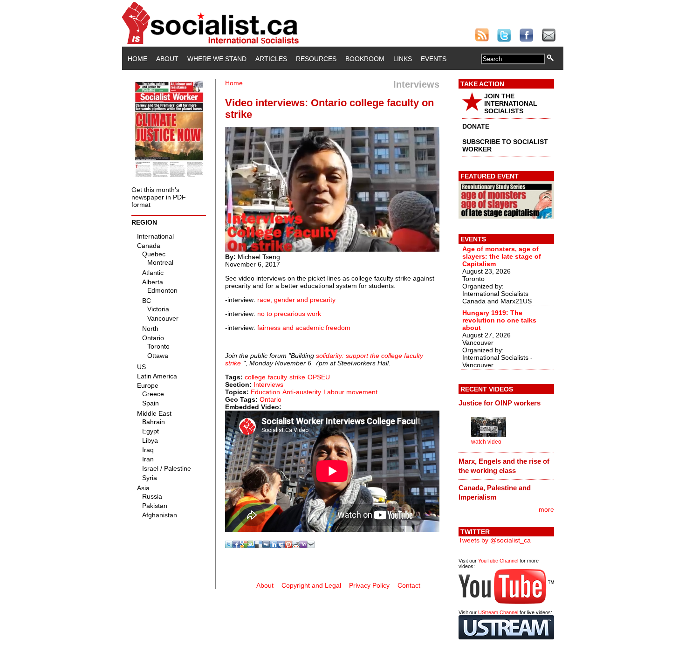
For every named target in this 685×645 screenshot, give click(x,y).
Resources (316, 58)
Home (137, 58)
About (167, 58)
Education (265, 392)
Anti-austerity (301, 392)
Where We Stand (217, 58)
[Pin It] (288, 545)
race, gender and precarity (296, 299)
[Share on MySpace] (281, 545)
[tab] (506, 403)
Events (433, 58)
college (255, 377)
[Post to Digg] (266, 545)
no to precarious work (289, 313)
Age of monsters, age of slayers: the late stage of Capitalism (501, 256)
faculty (277, 377)
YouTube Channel (498, 560)
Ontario (270, 399)
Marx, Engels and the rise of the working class (504, 465)
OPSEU (319, 377)
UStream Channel (498, 612)
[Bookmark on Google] (243, 545)
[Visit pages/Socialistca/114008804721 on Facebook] (236, 545)
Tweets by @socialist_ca (495, 540)
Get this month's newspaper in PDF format (158, 197)
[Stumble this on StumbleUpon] (251, 545)
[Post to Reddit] (296, 545)
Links (402, 58)
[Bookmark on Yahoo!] (303, 545)
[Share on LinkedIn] (273, 545)
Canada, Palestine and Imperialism (495, 492)
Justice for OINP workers (500, 403)
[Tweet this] (229, 545)
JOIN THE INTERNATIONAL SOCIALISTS (510, 103)
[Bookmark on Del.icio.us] (258, 545)
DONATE (475, 126)
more (546, 509)
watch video (486, 442)
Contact (408, 585)
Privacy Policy (369, 585)
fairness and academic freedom (303, 327)
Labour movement (350, 392)
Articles (271, 58)
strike (297, 377)
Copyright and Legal (311, 585)
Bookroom (364, 58)
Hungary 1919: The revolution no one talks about (499, 320)
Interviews (268, 384)
